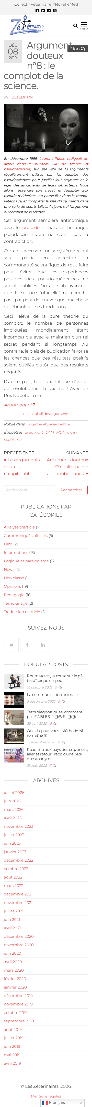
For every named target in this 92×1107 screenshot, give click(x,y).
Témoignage (16, 603)
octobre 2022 (16, 868)
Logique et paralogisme (48, 424)
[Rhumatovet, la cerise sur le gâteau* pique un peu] (14, 681)
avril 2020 (13, 961)
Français (56, 1102)
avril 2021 (12, 927)
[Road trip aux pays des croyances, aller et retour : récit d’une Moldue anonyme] (14, 754)
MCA (60, 432)
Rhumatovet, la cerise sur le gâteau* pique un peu (55, 678)
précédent (33, 227)
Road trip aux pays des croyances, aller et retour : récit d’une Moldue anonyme (57, 754)
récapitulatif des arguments (46, 414)
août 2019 (13, 1029)
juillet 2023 (14, 834)
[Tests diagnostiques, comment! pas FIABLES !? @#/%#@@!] (14, 717)
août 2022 (13, 877)
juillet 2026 (14, 792)
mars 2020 (14, 970)
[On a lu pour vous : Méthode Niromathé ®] (14, 735)
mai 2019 (12, 1054)
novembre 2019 (18, 1004)
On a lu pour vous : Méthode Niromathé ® (56, 733)
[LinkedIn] (43, 645)
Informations (16, 552)
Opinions (12, 586)
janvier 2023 (15, 851)
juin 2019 (12, 1046)
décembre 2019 (18, 995)
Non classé (14, 577)
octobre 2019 (16, 1012)
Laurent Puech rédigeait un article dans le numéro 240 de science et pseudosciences (46, 163)
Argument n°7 (19, 404)
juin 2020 (12, 953)
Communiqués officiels (26, 535)
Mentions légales (46, 1096)
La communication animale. (52, 694)
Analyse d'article (19, 527)
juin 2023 (12, 843)
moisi (72, 432)
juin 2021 (12, 919)
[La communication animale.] (14, 699)
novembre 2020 (19, 944)
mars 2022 (13, 885)
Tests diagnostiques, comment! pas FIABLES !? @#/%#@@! (55, 714)
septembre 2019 (19, 1021)
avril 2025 (12, 817)
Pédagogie (14, 594)
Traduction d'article (22, 611)
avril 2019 (12, 1063)
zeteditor (22, 97)
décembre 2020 (19, 936)
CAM (49, 432)
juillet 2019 (14, 1037)
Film (8, 544)
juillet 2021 (13, 911)
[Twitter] (12, 645)
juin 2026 (12, 801)
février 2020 (15, 978)
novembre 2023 (18, 826)
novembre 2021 (18, 902)
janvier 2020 (15, 987)
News (9, 569)
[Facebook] (27, 645)
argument (34, 432)
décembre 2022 (18, 860)
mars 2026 (14, 809)
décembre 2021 (18, 894)
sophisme (12, 439)
